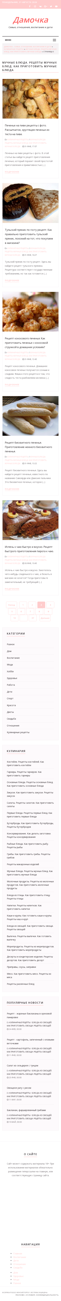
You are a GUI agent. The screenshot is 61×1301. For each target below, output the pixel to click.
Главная (17, 1253)
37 (33, 618)
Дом (9, 651)
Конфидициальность (47, 1295)
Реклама (20, 1295)
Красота (11, 705)
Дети (9, 691)
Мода (10, 664)
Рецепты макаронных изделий (23, 864)
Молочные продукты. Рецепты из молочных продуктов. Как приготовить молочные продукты (30, 885)
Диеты (10, 711)
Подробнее (12, 171)
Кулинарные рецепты (14, 49)
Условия (30, 1295)
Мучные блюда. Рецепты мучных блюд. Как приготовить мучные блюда (26, 143)
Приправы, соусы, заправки (21, 966)
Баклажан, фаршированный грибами (26, 1110)
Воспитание (13, 657)
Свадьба (11, 718)
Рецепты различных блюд (20, 983)
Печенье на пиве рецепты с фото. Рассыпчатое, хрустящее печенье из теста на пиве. (27, 130)
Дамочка (30, 19)
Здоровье (12, 678)
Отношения (13, 725)
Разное (11, 644)
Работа (11, 684)
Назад (11, 604)
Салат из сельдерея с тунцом (22, 1065)
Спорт (10, 698)
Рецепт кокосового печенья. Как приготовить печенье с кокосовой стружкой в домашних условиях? (26, 343)
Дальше (45, 618)
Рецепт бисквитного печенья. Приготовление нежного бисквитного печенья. (28, 447)
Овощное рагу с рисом (19, 1087)
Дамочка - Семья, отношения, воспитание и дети (27, 47)
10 (14, 618)
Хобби (10, 671)
